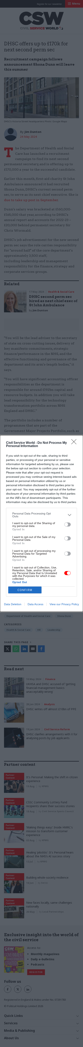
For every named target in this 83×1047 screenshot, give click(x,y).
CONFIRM (25, 590)
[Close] (75, 443)
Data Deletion (12, 604)
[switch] (67, 524)
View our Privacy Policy (64, 604)
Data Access (35, 604)
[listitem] (41, 515)
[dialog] (41, 523)
